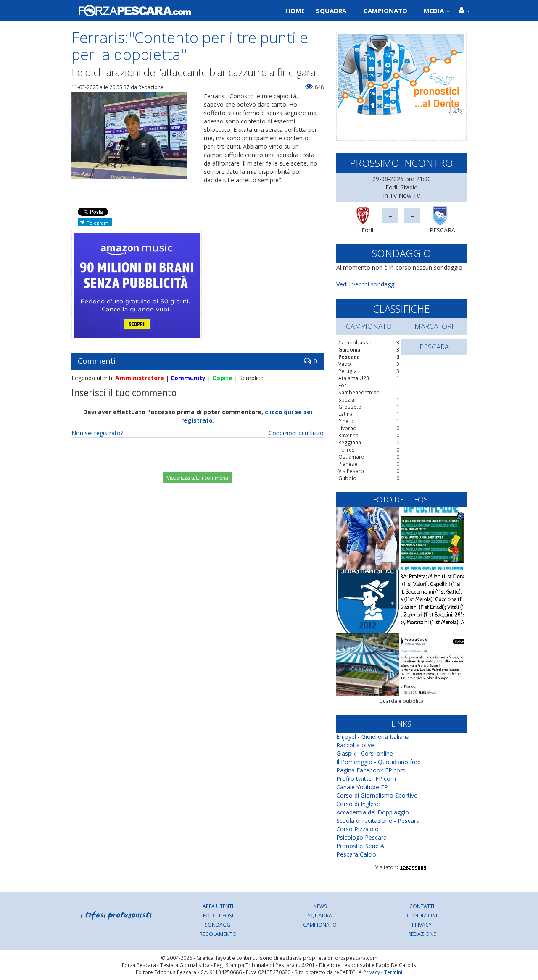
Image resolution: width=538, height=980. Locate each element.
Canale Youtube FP (362, 787)
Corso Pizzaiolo (357, 829)
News (320, 906)
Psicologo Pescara (361, 837)
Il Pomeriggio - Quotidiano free (378, 762)
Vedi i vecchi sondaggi (366, 284)
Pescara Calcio (356, 854)
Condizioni (422, 915)
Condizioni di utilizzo (296, 433)
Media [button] (435, 10)
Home (295, 10)
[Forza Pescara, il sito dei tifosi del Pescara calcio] (167, 10)
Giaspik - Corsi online (364, 753)
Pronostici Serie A (360, 846)
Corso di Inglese (358, 804)
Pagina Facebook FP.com (371, 770)
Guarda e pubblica (401, 700)
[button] (464, 10)
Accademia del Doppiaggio (372, 812)
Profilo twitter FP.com (366, 779)
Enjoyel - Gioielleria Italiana (372, 737)
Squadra (331, 10)
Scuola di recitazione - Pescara (377, 821)
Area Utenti (218, 906)
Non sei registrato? (97, 433)
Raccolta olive (355, 745)
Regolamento (218, 933)
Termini (393, 972)
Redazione (422, 933)
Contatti (421, 906)
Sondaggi (218, 924)
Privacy (422, 924)
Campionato (385, 10)
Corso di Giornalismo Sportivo (377, 795)
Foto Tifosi (218, 915)
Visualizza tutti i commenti (197, 477)
